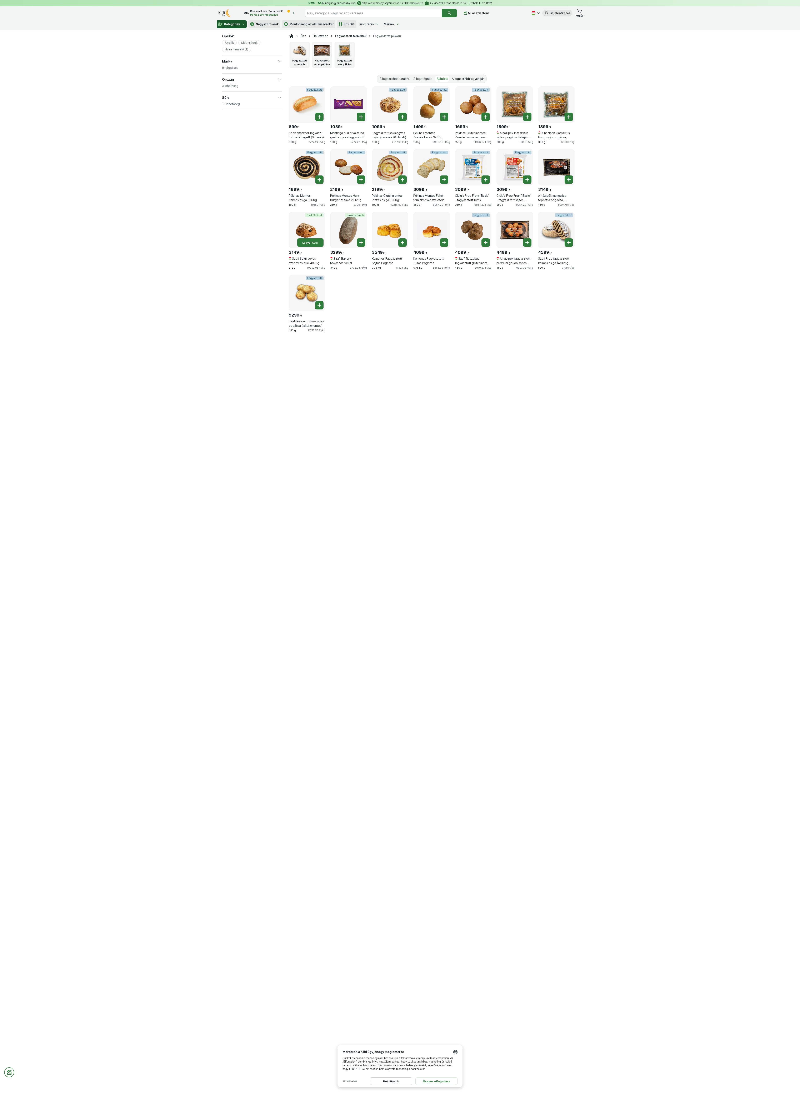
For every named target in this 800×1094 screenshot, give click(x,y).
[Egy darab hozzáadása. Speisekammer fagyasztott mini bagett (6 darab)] (319, 117)
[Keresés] (449, 13)
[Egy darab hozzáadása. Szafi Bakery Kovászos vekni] (361, 242)
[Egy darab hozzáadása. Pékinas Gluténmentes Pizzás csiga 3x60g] (402, 179)
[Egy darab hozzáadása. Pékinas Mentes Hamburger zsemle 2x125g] (361, 179)
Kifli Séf (349, 24)
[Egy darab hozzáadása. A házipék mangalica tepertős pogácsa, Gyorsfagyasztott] (569, 179)
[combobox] (373, 13)
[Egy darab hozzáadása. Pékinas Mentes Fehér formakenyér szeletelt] (444, 179)
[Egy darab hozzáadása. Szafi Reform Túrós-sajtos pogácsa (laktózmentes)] (319, 305)
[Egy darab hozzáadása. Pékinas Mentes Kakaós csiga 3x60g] (319, 179)
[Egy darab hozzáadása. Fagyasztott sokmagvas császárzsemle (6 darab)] (402, 117)
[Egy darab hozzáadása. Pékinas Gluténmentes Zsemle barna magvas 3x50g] (485, 117)
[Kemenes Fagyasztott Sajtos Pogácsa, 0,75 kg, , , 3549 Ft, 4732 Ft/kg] (390, 230)
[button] (557, 13)
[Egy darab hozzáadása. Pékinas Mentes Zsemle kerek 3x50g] (444, 117)
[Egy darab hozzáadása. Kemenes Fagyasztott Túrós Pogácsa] (444, 242)
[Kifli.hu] (291, 36)
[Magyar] (535, 13)
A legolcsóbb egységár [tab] (468, 78)
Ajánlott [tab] (442, 78)
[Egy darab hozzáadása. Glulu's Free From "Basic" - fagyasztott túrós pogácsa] (485, 179)
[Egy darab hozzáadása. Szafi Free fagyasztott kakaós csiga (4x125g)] (569, 242)
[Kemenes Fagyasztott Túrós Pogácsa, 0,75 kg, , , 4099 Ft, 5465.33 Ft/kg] (431, 230)
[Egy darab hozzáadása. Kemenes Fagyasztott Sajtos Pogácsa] (402, 242)
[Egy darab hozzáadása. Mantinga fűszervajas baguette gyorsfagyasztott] (361, 117)
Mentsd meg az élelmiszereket (312, 24)
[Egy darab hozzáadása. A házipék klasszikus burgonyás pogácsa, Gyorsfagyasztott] (569, 117)
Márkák (389, 24)
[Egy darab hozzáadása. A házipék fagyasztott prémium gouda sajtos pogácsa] (527, 242)
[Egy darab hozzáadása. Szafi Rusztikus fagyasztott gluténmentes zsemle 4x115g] (485, 242)
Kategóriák (232, 24)
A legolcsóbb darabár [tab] (394, 78)
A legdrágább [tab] (423, 78)
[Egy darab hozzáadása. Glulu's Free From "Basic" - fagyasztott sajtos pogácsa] (527, 179)
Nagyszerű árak (267, 24)
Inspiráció (366, 24)
